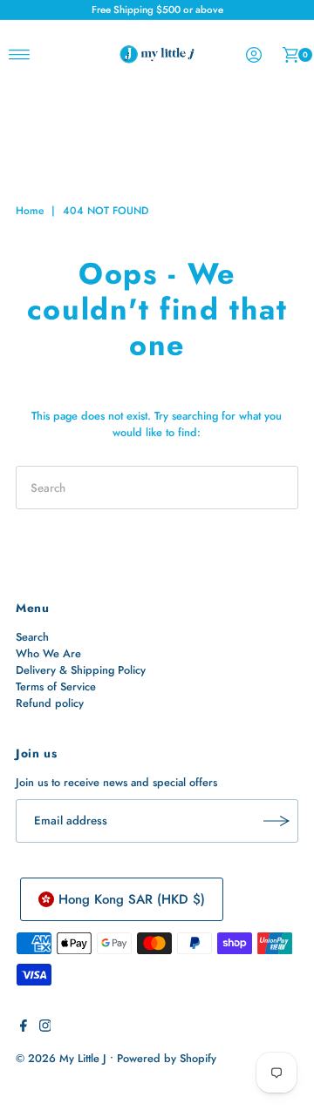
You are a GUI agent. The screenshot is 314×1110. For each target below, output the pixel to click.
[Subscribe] (276, 821)
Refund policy (50, 703)
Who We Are (48, 653)
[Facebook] (23, 1028)
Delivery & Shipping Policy (81, 670)
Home (30, 211)
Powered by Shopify (166, 1058)
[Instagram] (45, 1028)
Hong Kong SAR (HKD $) (131, 899)
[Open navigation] (19, 55)
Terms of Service (56, 686)
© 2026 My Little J (61, 1058)
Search (32, 637)
